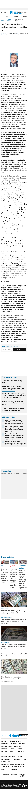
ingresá (25, 12)
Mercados (17, 746)
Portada (4, 741)
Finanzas (25, 16)
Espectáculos (5, 759)
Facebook (5, 735)
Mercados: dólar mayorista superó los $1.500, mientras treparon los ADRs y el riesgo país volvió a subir (13, 578)
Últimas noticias (15, 741)
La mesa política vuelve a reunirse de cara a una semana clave (13, 409)
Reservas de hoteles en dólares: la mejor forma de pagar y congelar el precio (4, 575)
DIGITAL (6, 775)
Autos (20, 756)
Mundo (12, 751)
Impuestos (21, 8)
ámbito (2, 20)
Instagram (9, 735)
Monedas (3, 473)
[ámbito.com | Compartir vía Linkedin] (25, 33)
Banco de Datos (6, 746)
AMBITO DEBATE (22, 775)
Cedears (24, 473)
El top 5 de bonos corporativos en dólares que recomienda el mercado (13, 678)
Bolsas (10, 473)
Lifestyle (21, 749)
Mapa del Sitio (5, 761)
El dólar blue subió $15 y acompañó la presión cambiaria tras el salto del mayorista (15, 443)
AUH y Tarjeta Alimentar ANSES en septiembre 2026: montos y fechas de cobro (15, 421)
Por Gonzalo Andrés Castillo (7, 681)
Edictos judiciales (18, 767)
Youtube (17, 735)
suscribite (21, 12)
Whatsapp (21, 735)
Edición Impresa (6, 754)
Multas (3, 769)
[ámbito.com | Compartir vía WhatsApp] (20, 33)
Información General (8, 756)
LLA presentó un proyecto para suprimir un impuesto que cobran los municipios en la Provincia (15, 428)
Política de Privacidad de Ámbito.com (13, 764)
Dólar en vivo (13, 8)
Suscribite (19, 349)
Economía (15, 16)
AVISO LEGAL (5, 767)
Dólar (7, 16)
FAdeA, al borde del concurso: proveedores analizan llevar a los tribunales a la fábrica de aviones (13, 388)
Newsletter (23, 735)
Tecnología (17, 759)
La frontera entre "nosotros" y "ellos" (12, 381)
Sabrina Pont (3, 33)
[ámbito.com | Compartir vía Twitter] (23, 33)
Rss (25, 759)
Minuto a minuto (13, 566)
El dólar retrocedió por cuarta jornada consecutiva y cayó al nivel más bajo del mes (13, 646)
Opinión (12, 749)
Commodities (17, 473)
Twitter (2, 735)
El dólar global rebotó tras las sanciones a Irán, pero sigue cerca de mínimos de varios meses (13, 612)
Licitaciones (13, 769)
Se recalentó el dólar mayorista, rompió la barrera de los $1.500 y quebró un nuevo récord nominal (14, 436)
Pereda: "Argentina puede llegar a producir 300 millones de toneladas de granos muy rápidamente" (14, 395)
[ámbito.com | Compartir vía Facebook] (22, 33)
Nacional (4, 751)
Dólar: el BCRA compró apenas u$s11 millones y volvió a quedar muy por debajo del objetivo (23, 580)
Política (22, 744)
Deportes (21, 751)
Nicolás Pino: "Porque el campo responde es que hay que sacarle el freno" (13, 403)
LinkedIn (13, 735)
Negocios (4, 749)
